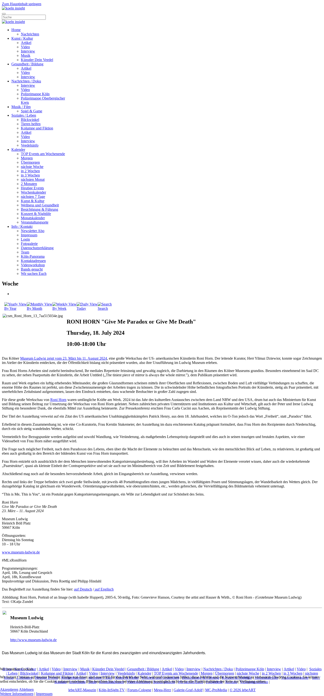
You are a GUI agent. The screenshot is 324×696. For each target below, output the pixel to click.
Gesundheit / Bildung (27, 64)
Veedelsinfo (29, 145)
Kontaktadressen (33, 261)
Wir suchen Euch (33, 274)
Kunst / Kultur (22, 38)
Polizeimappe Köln (35, 94)
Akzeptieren (9, 689)
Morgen (27, 158)
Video (25, 47)
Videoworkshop (33, 265)
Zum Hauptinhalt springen (21, 4)
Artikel (26, 43)
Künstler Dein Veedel (37, 60)
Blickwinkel (30, 120)
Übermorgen (30, 162)
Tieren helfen (31, 124)
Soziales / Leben (23, 115)
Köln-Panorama (33, 256)
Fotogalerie (29, 244)
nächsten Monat (33, 179)
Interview (28, 51)
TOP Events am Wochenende (43, 154)
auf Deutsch (83, 589)
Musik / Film (21, 107)
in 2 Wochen (30, 171)
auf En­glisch (104, 589)
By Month (34, 308)
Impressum (29, 235)
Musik (25, 55)
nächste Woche (32, 167)
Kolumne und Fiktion (37, 128)
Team (25, 252)
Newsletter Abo (32, 231)
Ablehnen (26, 689)
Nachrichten (30, 34)
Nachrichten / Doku (26, 81)
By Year (10, 308)
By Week (59, 308)
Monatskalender (33, 218)
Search (103, 308)
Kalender (18, 150)
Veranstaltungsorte (34, 222)
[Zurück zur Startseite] (13, 8)
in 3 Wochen (30, 175)
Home (16, 30)
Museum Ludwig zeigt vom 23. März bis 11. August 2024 (63, 358)
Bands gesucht (32, 269)
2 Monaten (29, 184)
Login (25, 239)
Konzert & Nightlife (36, 214)
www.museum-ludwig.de (21, 552)
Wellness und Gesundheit (40, 205)
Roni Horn (58, 400)
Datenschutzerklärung (37, 248)
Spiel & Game (31, 111)
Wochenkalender (33, 192)
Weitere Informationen (16, 694)
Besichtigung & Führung (39, 209)
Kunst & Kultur (32, 201)
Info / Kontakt (21, 226)
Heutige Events (32, 188)
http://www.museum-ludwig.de (33, 640)
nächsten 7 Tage (33, 197)
